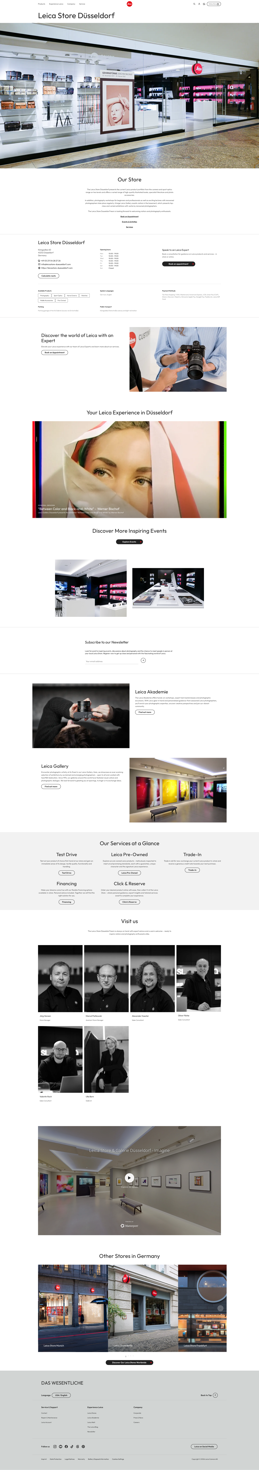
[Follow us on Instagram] (55, 1447)
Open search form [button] (194, 4)
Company (71, 4)
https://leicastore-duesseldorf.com (57, 268)
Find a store (204, 4)
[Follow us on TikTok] (72, 1447)
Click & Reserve (129, 902)
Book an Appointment (55, 352)
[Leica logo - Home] (129, 4)
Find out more (145, 712)
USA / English (61, 1395)
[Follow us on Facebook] (66, 1447)
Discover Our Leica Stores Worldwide (129, 1362)
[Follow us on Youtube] (61, 1447)
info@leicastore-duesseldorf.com (56, 264)
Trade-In (192, 870)
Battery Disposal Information (98, 1459)
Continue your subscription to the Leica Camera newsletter (143, 660)
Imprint (44, 1459)
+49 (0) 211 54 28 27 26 (51, 260)
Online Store (213, 4)
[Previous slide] (45, 1308)
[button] (215, 1395)
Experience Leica (56, 4)
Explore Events (129, 541)
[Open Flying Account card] (199, 4)
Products (41, 4)
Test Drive (66, 873)
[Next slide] (214, 1308)
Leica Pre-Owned (129, 873)
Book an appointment (178, 264)
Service (82, 4)
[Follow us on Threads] (78, 1447)
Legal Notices (70, 1459)
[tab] (126, 1356)
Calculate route (48, 276)
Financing (66, 902)
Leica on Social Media (204, 1446)
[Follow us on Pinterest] (83, 1447)
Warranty (81, 1459)
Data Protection (56, 1459)
